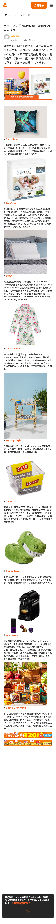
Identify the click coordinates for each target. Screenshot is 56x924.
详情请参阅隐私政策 (20, 903)
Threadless (12, 139)
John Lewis (12, 634)
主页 (5, 15)
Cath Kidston (13, 348)
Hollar (9, 501)
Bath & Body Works (16, 707)
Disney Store (12, 570)
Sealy (9, 275)
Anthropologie (13, 440)
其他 (19, 15)
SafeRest (11, 202)
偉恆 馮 (15, 36)
